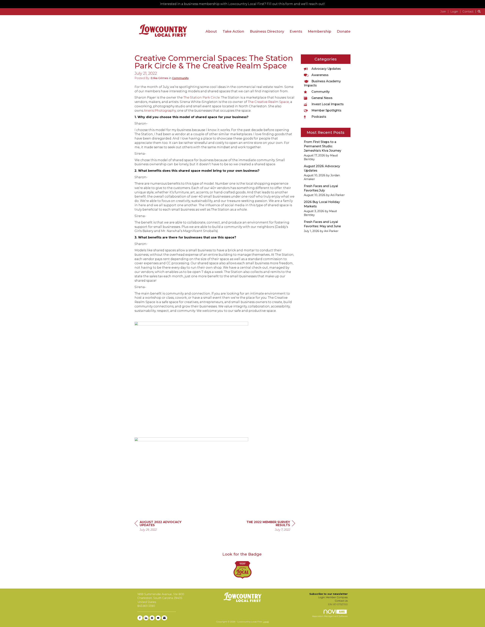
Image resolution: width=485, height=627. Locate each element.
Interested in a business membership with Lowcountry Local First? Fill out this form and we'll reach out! (242, 4)
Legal (266, 621)
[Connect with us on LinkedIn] (146, 617)
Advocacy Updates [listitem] (326, 69)
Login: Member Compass (333, 597)
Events (296, 31)
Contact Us (341, 600)
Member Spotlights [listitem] (326, 110)
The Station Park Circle (201, 97)
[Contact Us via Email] (164, 617)
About (211, 31)
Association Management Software (330, 616)
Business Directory (267, 31)
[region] (266, 526)
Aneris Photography (160, 110)
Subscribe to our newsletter (328, 594)
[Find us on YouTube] (158, 617)
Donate (343, 31)
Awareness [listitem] (320, 75)
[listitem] (445, 11)
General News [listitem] (321, 98)
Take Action (233, 31)
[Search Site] (480, 11)
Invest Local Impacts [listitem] (327, 104)
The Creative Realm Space (268, 102)
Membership (319, 31)
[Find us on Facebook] (139, 617)
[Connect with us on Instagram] (152, 617)
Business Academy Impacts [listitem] (322, 83)
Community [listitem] (320, 91)
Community (180, 78)
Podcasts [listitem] (318, 116)
